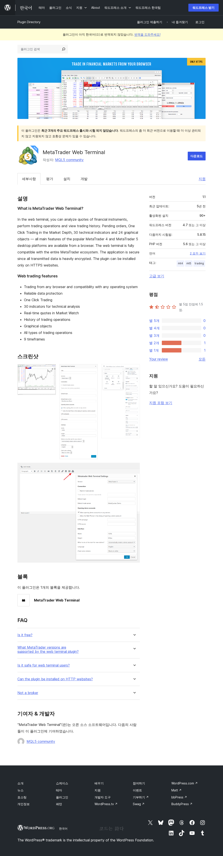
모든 (202, 359)
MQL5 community (69, 160)
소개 (20, 783)
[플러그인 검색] (63, 49)
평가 (49, 179)
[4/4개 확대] (134, 468)
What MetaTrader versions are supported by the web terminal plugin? (48, 649)
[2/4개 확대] (92, 370)
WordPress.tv (106, 804)
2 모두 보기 (198, 253)
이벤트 (137, 790)
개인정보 (23, 804)
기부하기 (141, 797)
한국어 (63, 828)
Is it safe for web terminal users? (43, 665)
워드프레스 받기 (204, 7)
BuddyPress (182, 804)
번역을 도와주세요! (147, 34)
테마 (59, 790)
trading (199, 263)
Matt (176, 790)
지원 (202, 179)
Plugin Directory (29, 22)
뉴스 (20, 790)
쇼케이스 (62, 783)
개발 (84, 179)
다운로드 (197, 156)
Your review (158, 359)
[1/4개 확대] (50, 370)
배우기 (99, 783)
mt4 (180, 263)
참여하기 (139, 783)
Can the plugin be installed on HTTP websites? (55, 679)
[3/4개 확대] (134, 370)
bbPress (179, 797)
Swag (139, 804)
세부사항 (29, 179)
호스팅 (22, 797)
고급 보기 (156, 276)
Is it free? (24, 635)
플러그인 (62, 797)
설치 (66, 179)
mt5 (188, 263)
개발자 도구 (103, 797)
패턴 (59, 804)
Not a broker (27, 693)
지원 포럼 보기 (160, 402)
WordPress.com (184, 783)
